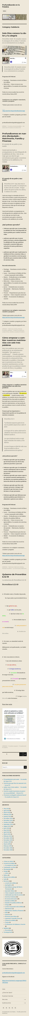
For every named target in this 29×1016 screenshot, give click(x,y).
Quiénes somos (6, 1003)
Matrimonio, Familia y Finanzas (15, 328)
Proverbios (10, 126)
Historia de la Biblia (9, 877)
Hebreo (6, 875)
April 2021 (6, 810)
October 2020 (7, 822)
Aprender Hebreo (10, 891)
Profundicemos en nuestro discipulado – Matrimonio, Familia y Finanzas (14, 137)
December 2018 (8, 848)
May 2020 (6, 830)
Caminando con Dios (9, 867)
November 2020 (8, 820)
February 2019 (7, 846)
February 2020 (8, 836)
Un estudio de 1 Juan (10, 865)
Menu (4, 11)
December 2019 (8, 838)
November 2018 (8, 850)
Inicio (3, 989)
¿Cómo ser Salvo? (8, 861)
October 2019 (7, 842)
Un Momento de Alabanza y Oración (15, 924)
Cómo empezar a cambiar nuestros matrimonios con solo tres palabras (14, 341)
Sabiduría (10, 330)
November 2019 (8, 840)
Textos (7, 922)
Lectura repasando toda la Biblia (14, 906)
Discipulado (7, 869)
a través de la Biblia (9, 863)
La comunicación (17, 568)
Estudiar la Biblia (10, 900)
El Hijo (7, 331)
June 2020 (6, 828)
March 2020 (7, 834)
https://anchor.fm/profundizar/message (13, 317)
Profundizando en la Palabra (9, 1011)
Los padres (16, 331)
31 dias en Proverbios (18, 330)
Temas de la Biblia (17, 126)
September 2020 (8, 824)
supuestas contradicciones (12, 918)
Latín (5, 879)
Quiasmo (16, 746)
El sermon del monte (11, 898)
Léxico (7, 873)
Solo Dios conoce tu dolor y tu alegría (14, 34)
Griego (6, 871)
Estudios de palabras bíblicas (13, 902)
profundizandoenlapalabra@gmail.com (13, 972)
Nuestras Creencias (7, 996)
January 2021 (7, 816)
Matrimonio (11, 567)
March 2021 (7, 812)
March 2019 (7, 844)
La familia (11, 331)
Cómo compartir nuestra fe (12, 893)
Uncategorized (8, 932)
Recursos (6, 881)
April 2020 (7, 832)
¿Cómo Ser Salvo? (7, 992)
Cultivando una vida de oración (14, 895)
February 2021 (7, 814)
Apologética (8, 885)
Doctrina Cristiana (10, 897)
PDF (6, 912)
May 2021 (6, 808)
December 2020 (8, 818)
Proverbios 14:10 (17, 127)
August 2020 (7, 826)
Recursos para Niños (11, 916)
